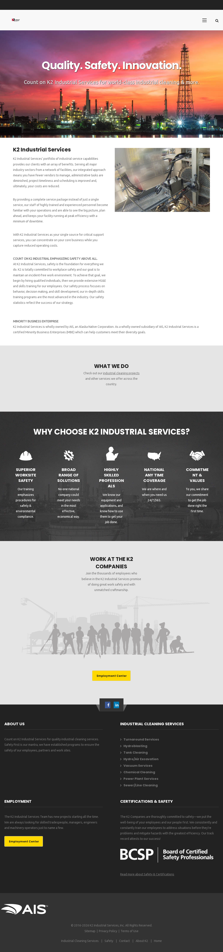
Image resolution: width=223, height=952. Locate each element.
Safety (109, 941)
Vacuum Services (137, 765)
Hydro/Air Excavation (141, 759)
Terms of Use (130, 931)
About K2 (142, 941)
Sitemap (89, 931)
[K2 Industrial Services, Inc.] (15, 20)
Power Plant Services (140, 779)
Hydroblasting (135, 746)
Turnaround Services (141, 739)
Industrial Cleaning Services (80, 941)
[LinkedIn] (117, 705)
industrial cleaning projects (121, 373)
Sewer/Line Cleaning (140, 785)
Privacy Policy (108, 931)
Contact (124, 941)
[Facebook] (108, 705)
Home (158, 941)
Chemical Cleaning (139, 772)
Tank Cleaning (135, 752)
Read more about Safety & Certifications (147, 874)
